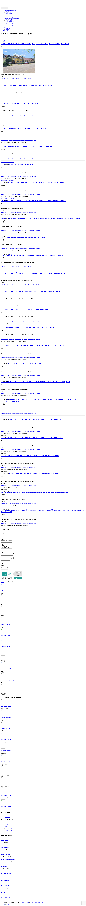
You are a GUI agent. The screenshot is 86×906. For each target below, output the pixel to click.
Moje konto (5, 27)
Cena (2, 552)
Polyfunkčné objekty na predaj (7, 78)
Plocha (2, 556)
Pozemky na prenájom (10, 22)
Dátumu (4, 38)
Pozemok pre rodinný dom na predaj (8, 668)
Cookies (41, 902)
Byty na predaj (8, 11)
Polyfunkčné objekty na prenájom (7, 194)
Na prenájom (7, 817)
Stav (1, 559)
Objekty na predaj (9, 17)
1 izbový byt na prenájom (6, 784)
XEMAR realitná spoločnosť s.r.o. (7, 100)
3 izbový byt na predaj (5, 635)
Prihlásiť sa (8, 28)
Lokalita (2, 539)
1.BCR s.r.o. (3, 892)
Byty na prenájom (9, 19)
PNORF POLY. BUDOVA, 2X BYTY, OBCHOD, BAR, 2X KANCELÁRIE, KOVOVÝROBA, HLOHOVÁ (35, 44)
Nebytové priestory (9, 828)
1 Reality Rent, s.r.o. (5, 885)
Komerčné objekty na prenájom (21, 194)
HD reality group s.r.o (5, 854)
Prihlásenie (37, 902)
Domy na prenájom (9, 20)
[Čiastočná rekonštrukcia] (5, 562)
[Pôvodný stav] (5, 561)
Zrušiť (9, 569)
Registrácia (8, 29)
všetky (2, 582)
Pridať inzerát (5, 30)
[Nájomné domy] (6, 546)
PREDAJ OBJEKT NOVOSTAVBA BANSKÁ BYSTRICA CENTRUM (23, 128)
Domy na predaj (9, 12)
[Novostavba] (5, 564)
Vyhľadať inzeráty (4, 569)
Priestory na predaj (9, 15)
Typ (1, 549)
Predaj (35, 78)
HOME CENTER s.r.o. (6, 897)
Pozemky (7, 826)
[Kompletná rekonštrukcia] (5, 563)
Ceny (4, 40)
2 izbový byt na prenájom (6, 706)
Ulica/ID (2, 541)
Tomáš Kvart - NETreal (6, 873)
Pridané (2, 565)
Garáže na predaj (9, 13)
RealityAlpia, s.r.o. (4, 840)
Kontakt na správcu (25, 902)
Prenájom (38, 194)
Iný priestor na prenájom (6, 717)
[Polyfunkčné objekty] (6, 548)
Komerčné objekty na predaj (19, 78)
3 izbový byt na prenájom (6, 739)
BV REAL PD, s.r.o (5, 880)
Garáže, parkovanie (8, 832)
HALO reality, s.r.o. (5, 847)
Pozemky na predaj (9, 14)
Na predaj (7, 814)
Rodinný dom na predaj (6, 590)
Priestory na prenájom (10, 23)
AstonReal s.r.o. (4, 866)
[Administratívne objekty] (6, 547)
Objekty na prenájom (10, 25)
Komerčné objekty (29, 78)
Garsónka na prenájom (5, 728)
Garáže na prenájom (10, 21)
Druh (2, 544)
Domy (6, 824)
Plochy (4, 41)
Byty (6, 821)
